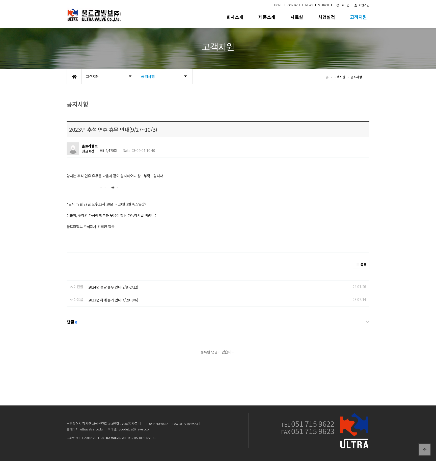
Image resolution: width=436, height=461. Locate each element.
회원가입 (363, 5)
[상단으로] (424, 449)
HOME (278, 5)
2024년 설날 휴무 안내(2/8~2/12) (113, 287)
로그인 (345, 5)
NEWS (309, 5)
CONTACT (293, 5)
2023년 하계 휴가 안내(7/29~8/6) (113, 299)
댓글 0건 (88, 150)
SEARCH (323, 5)
